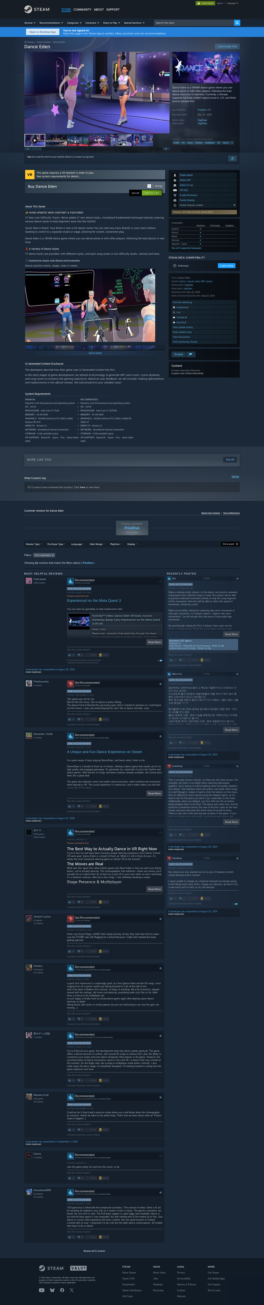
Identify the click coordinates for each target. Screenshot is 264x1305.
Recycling (158, 1290)
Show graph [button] (228, 544)
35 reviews (38, 1102)
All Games (29, 42)
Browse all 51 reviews (94, 1251)
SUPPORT (113, 9)
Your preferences (231, 513)
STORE (66, 9)
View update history (183, 327)
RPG (203, 281)
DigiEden (202, 120)
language (231, 3)
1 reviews (38, 738)
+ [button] (232, 143)
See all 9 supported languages (187, 248)
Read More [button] (154, 642)
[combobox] (194, 23)
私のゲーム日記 (42, 1033)
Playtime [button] (114, 544)
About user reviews (210, 513)
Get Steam (213, 1272)
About (99, 9)
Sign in (30, 157)
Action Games (44, 42)
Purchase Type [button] (55, 544)
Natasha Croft (41, 1095)
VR (183, 143)
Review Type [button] (33, 544)
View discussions (181, 337)
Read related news (182, 332)
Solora (37, 1153)
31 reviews (38, 1197)
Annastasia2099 (42, 1190)
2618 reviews (39, 837)
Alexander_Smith (43, 734)
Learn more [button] (226, 265)
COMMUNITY (82, 9)
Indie (197, 281)
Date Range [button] (96, 544)
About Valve (159, 1272)
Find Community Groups (185, 341)
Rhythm (199, 143)
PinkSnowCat (41, 681)
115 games (38, 1194)
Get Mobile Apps (216, 1278)
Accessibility (183, 1278)
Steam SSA (128, 1278)
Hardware (158, 1284)
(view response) (33, 672)
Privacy (181, 1272)
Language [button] (76, 544)
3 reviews (38, 685)
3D (218, 143)
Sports (226, 143)
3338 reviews (39, 583)
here (82, 487)
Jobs (155, 1278)
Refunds (181, 1296)
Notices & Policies (186, 1284)
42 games (38, 920)
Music (190, 143)
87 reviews (38, 973)
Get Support (214, 1284)
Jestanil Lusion (42, 916)
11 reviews (38, 923)
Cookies (181, 1290)
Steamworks (128, 1284)
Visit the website (181, 302)
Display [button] (131, 544)
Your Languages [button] (43, 555)
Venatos (38, 966)
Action (176, 143)
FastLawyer (40, 579)
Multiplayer (210, 143)
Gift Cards (127, 1296)
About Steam (129, 1272)
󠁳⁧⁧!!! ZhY (37, 830)
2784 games (39, 834)
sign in (220, 3)
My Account (214, 1290)
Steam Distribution (132, 1290)
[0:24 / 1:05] (97, 92)
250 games (38, 1099)
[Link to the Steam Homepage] (37, 12)
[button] (30, 23)
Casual (190, 281)
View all (235, 477)
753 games (38, 970)
